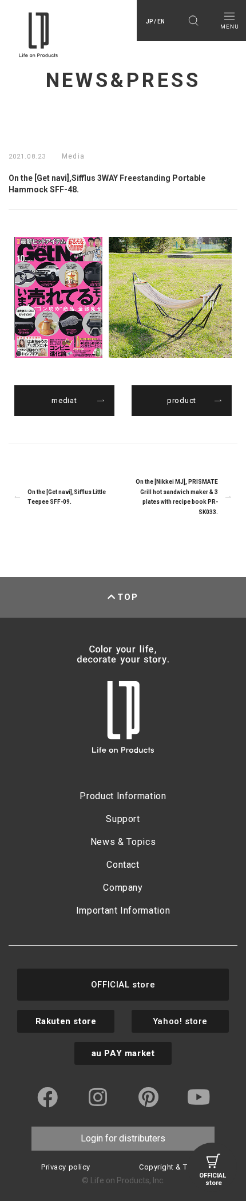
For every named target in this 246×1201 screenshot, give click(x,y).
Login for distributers (123, 1138)
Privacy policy (65, 1167)
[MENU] (229, 20)
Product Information (123, 796)
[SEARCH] (193, 20)
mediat (64, 400)
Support (123, 818)
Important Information (123, 910)
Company (122, 887)
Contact (122, 864)
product (181, 400)
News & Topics (123, 841)
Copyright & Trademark (180, 1167)
